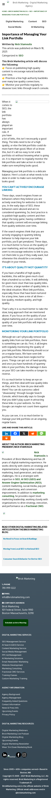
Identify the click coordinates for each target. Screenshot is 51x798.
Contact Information (11, 704)
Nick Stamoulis (23, 44)
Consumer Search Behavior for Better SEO (22, 559)
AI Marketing (37, 27)
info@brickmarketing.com (16, 597)
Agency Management (11, 697)
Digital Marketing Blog (12, 737)
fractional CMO (34, 506)
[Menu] (3, 4)
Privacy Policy (8, 714)
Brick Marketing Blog (18, 11)
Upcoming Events (10, 711)
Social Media (14, 27)
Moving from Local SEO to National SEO (21, 549)
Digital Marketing (14, 21)
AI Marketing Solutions (12, 658)
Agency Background (11, 694)
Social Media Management (14, 651)
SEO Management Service (14, 641)
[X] (24, 433)
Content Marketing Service (14, 648)
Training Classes (9, 675)
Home (4, 11)
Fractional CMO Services (13, 671)
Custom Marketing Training (14, 678)
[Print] (6, 438)
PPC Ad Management (11, 655)
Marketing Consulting (12, 668)
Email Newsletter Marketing (15, 661)
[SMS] (41, 433)
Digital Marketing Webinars (15, 730)
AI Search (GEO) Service (13, 645)
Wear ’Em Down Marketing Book (17, 747)
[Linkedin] (6, 433)
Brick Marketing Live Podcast (15, 733)
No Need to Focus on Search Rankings (20, 539)
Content (32, 21)
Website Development (12, 665)
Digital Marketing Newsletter (15, 743)
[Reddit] (33, 433)
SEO (30, 11)
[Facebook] (15, 433)
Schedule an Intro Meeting (15, 623)
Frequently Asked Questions (14, 701)
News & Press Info (10, 707)
